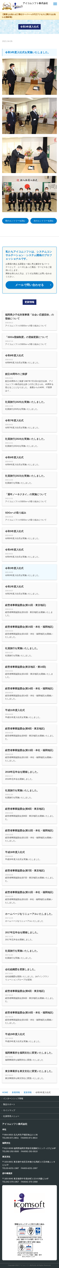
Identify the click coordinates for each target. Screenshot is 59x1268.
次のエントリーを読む (44, 221)
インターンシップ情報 (13, 1098)
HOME (5, 1092)
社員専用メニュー (11, 1116)
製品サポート (9, 1104)
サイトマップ (9, 1110)
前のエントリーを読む (15, 221)
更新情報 (28, 1092)
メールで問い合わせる (33, 284)
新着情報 (16, 1092)
